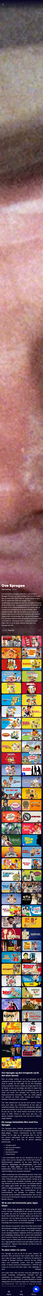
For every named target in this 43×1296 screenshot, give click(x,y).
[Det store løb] (11, 793)
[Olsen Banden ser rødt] (11, 664)
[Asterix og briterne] (11, 992)
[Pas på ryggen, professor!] (11, 1027)
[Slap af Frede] (11, 887)
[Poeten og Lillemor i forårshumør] (31, 898)
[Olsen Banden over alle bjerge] (11, 758)
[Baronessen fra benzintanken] (11, 641)
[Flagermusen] (11, 1004)
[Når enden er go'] (11, 1062)
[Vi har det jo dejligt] (11, 875)
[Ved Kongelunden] (11, 781)
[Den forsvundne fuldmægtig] (11, 1051)
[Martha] (31, 664)
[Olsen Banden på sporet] (31, 676)
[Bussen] (31, 734)
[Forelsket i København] (31, 980)
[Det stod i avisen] (11, 980)
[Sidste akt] (11, 1039)
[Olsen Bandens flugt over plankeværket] (11, 688)
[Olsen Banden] (31, 770)
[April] (11, 840)
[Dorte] (11, 933)
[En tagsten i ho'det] (31, 1015)
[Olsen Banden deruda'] (11, 746)
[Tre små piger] (11, 898)
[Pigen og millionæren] (31, 793)
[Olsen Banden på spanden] (31, 723)
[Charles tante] (11, 805)
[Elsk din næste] (31, 922)
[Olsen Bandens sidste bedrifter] (31, 699)
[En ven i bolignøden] (31, 945)
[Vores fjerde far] (31, 992)
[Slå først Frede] (31, 863)
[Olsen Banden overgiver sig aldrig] (11, 734)
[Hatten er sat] (31, 1027)
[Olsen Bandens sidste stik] (31, 852)
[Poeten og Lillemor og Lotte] (31, 910)
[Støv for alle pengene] (11, 770)
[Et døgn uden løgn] (31, 641)
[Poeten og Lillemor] (31, 875)
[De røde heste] (31, 816)
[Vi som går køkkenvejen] (31, 933)
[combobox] (21, 630)
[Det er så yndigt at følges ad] (31, 1004)
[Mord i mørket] (11, 945)
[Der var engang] (11, 957)
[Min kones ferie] (11, 863)
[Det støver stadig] (31, 781)
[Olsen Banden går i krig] (11, 711)
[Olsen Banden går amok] (11, 723)
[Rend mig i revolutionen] (31, 711)
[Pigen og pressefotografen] (11, 816)
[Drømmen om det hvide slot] (31, 746)
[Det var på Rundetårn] (11, 852)
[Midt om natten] (31, 840)
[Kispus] (11, 1015)
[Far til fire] (31, 805)
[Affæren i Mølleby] (31, 887)
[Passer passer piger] (31, 828)
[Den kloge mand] (11, 922)
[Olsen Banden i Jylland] (11, 699)
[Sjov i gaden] (11, 653)
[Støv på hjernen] (11, 676)
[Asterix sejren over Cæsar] (31, 969)
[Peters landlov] (31, 1051)
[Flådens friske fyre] (31, 653)
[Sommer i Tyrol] (31, 758)
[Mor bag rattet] (11, 910)
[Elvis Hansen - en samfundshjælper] (11, 969)
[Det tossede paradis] (31, 957)
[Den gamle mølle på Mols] (11, 828)
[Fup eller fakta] (31, 1039)
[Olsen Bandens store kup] (31, 688)
